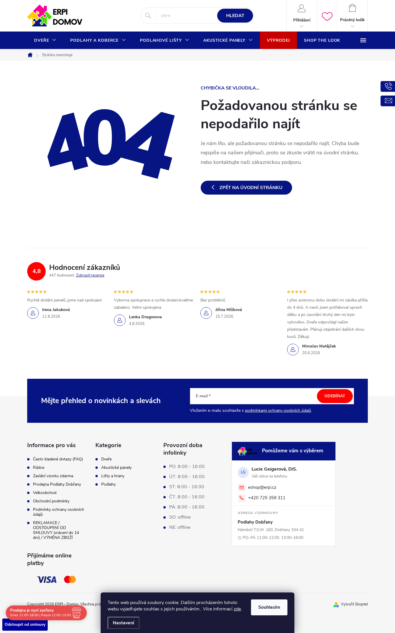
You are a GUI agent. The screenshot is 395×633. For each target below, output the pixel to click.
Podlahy (108, 484)
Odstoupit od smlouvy (25, 624)
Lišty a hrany (112, 476)
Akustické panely (116, 467)
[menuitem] (45, 41)
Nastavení (123, 623)
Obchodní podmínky (51, 501)
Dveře (106, 459)
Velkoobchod (44, 492)
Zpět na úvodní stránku (251, 187)
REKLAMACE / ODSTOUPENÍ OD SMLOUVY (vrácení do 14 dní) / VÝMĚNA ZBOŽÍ (56, 530)
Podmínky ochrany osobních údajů (58, 512)
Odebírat (334, 396)
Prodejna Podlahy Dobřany (57, 484)
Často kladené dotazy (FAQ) (58, 459)
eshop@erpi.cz (262, 487)
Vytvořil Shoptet (354, 604)
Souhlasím (269, 607)
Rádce (38, 467)
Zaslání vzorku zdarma (53, 476)
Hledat (235, 15)
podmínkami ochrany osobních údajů (278, 410)
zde (237, 609)
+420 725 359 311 (266, 498)
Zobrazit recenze (90, 275)
